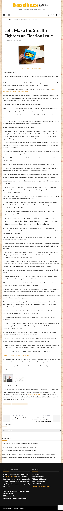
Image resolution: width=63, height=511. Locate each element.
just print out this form (34, 394)
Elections (7, 404)
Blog (5, 25)
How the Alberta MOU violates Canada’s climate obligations (19, 447)
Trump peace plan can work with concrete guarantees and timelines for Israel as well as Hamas (28, 454)
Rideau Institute (11, 476)
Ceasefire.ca (9, 40)
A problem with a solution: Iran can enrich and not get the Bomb (20, 443)
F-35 (14, 404)
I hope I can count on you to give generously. (16, 355)
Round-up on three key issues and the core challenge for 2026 (19, 450)
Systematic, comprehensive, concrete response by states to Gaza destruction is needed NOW (28, 457)
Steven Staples (21, 404)
